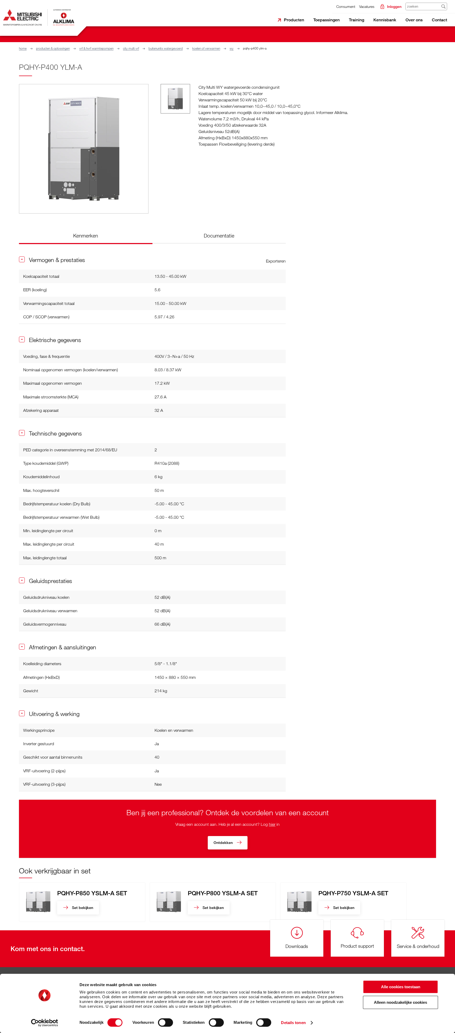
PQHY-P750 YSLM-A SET (353, 893)
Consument (345, 6)
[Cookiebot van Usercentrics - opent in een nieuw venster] (45, 1023)
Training (356, 19)
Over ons (414, 19)
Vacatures (366, 6)
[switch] (165, 1022)
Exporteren (276, 261)
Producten (294, 19)
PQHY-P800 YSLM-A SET (223, 893)
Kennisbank (384, 19)
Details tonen (293, 1022)
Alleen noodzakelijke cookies (400, 1002)
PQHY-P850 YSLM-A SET (92, 893)
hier (272, 824)
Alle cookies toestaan (400, 987)
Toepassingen (326, 19)
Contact (439, 19)
